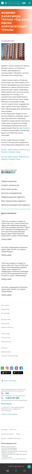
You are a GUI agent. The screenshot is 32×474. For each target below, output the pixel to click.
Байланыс (4, 348)
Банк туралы (5, 305)
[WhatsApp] (12, 172)
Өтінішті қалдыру (14, 3)
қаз (24, 3)
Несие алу (13, 429)
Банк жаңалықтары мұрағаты (13, 201)
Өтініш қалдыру (6, 404)
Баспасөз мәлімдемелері (11, 193)
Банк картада (10, 381)
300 (7, 393)
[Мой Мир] (7, 172)
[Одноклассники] (5, 172)
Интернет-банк (6, 319)
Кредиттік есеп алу (7, 327)
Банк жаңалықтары (9, 189)
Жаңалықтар (5, 309)
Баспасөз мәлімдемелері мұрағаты (15, 205)
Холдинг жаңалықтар (10, 185)
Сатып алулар (5, 333)
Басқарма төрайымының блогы (11, 438)
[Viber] (9, 172)
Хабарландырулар (9, 181)
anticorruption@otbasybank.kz (17, 459)
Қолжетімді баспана (7, 434)
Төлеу (18, 434)
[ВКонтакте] (2, 172)
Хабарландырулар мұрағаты (13, 197)
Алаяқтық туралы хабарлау (9, 414)
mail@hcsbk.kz (5, 407)
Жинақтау (4, 429)
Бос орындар (5, 313)
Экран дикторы (6, 341)
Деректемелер (6, 352)
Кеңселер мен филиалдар (9, 356)
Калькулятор (5, 323)
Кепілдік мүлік (5, 337)
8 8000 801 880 (12, 398)
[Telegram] (14, 172)
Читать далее (6, 239)
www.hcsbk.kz (24, 128)
